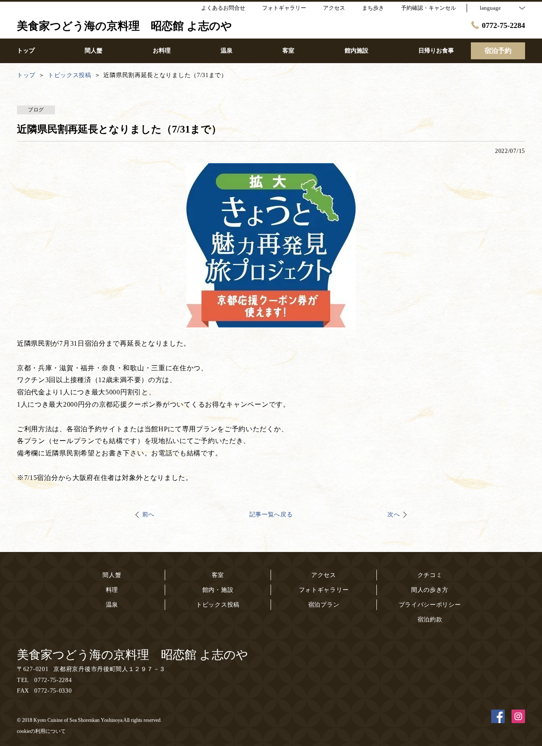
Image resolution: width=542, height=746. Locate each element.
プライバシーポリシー (430, 605)
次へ (393, 514)
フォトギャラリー (324, 590)
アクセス (323, 575)
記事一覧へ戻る (271, 514)
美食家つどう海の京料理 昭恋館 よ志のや (132, 654)
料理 (112, 590)
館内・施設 (218, 590)
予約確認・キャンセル (428, 8)
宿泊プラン (324, 605)
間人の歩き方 (429, 590)
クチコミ (430, 575)
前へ (148, 514)
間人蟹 (111, 575)
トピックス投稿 (218, 605)
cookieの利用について (41, 731)
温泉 (112, 605)
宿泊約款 (430, 619)
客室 (218, 575)
